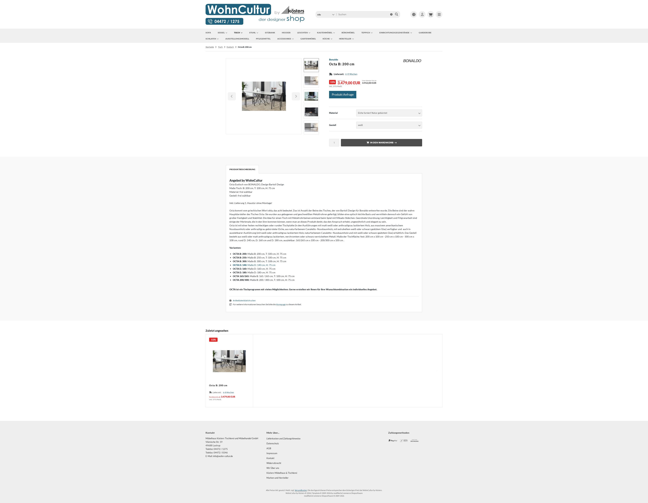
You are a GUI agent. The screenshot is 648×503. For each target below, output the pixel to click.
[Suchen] (396, 14)
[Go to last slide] (232, 96)
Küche (326, 38)
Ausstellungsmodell (237, 38)
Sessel (221, 32)
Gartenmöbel (308, 38)
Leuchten (302, 32)
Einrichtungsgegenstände (394, 32)
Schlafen (211, 38)
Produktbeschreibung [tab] (242, 169)
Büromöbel (348, 32)
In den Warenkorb (381, 142)
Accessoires (284, 38)
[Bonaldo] (412, 60)
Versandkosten (301, 490)
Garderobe (425, 32)
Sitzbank (270, 32)
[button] (326, 14)
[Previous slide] (211, 371)
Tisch (237, 32)
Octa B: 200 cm (218, 385)
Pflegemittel (263, 38)
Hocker (286, 32)
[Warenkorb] (430, 14)
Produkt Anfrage (343, 94)
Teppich (365, 32)
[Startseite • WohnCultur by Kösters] (255, 24)
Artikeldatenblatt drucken (244, 300)
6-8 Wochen (351, 74)
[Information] (391, 14)
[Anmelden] (422, 14)
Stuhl (252, 32)
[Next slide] (296, 96)
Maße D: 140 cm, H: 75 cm (254, 265)
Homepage (281, 304)
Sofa (208, 32)
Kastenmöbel (324, 32)
